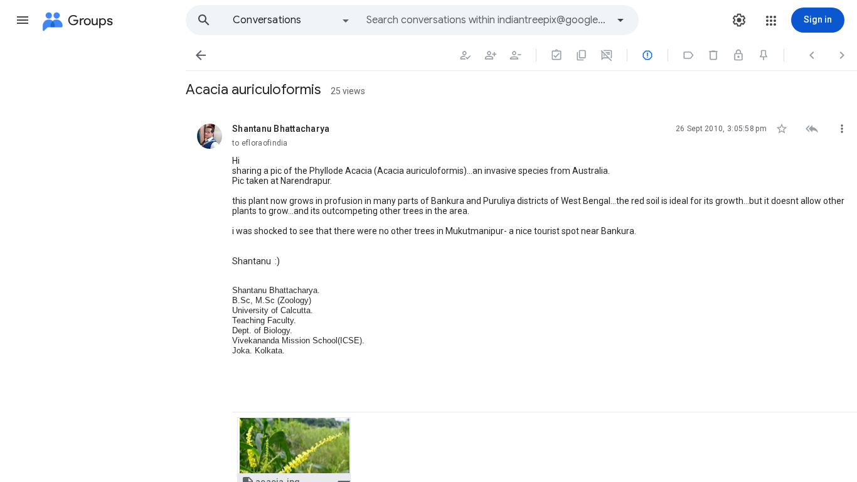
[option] (292, 20)
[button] (23, 20)
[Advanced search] (620, 20)
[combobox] (487, 20)
